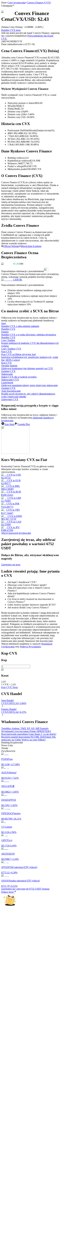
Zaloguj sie (6, 939)
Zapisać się (16, 940)
